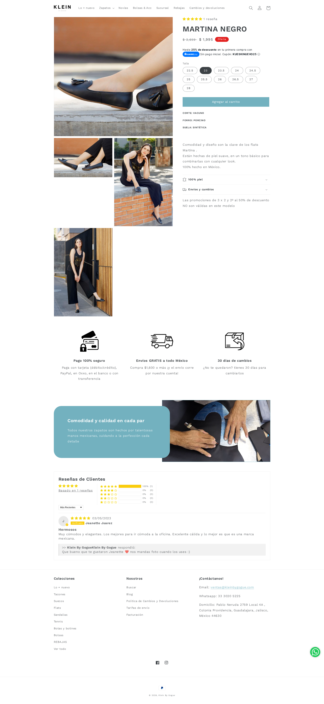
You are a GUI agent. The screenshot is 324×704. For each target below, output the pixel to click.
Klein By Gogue (166, 695)
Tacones (59, 594)
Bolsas (59, 635)
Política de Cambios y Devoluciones (152, 601)
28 (188, 88)
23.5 (221, 70)
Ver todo (60, 649)
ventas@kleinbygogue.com (232, 587)
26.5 (235, 79)
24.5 (252, 70)
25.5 (204, 79)
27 (251, 79)
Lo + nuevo (62, 587)
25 (188, 79)
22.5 (190, 70)
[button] (106, 8)
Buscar (131, 587)
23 (206, 70)
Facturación (134, 614)
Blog (129, 594)
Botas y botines (65, 628)
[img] (81, 518)
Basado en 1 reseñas (75, 490)
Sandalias (61, 614)
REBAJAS (60, 642)
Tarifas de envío (137, 607)
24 (237, 70)
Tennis (58, 621)
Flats (57, 607)
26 (220, 79)
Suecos (59, 601)
